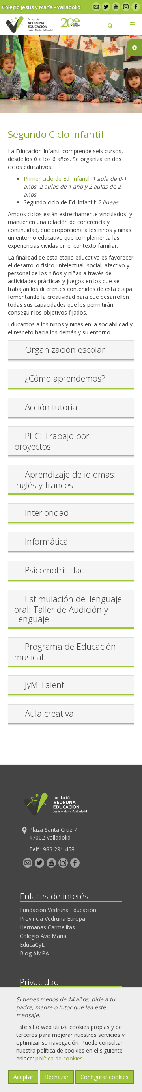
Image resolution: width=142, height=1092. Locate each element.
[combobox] (110, 24)
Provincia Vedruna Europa (52, 918)
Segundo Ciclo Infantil (55, 134)
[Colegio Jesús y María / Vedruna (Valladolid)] (29, 24)
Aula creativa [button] (49, 713)
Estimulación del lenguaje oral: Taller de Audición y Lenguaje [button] (68, 609)
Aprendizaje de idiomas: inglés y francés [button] (65, 479)
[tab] (71, 351)
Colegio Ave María (43, 936)
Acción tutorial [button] (52, 407)
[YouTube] (115, 6)
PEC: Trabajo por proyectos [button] (51, 441)
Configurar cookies (104, 1077)
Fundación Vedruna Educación (58, 910)
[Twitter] (105, 6)
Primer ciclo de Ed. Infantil (57, 178)
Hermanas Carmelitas (47, 927)
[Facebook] (135, 6)
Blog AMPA (34, 953)
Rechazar (57, 1077)
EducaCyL (32, 944)
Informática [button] (46, 541)
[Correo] (96, 6)
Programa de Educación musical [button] (65, 651)
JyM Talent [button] (44, 684)
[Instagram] (125, 6)
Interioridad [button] (47, 512)
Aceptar (23, 1077)
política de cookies (59, 1058)
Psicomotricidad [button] (55, 570)
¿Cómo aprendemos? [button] (65, 378)
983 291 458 (59, 849)
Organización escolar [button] (65, 349)
